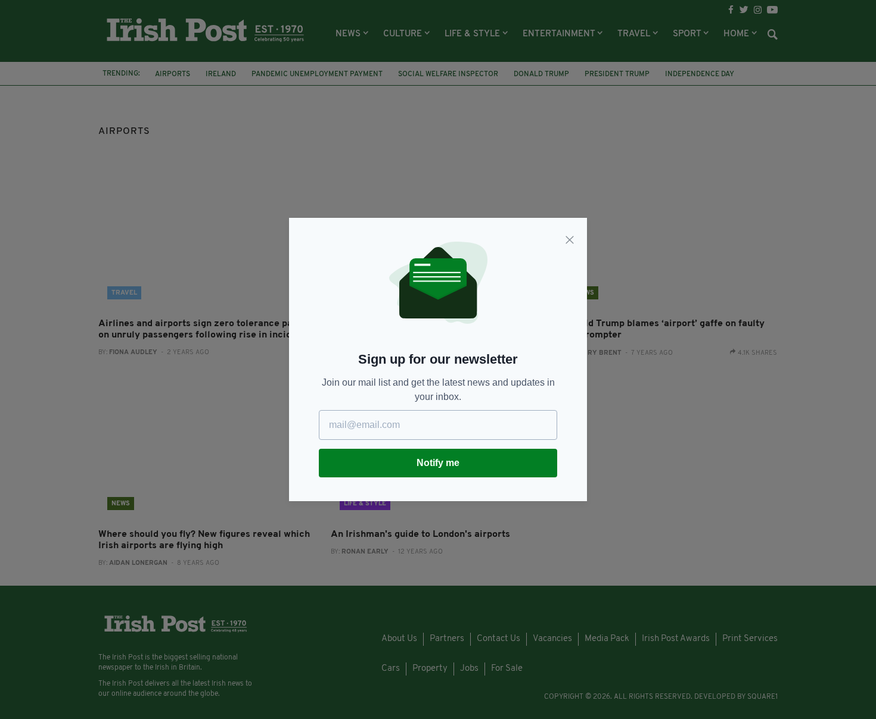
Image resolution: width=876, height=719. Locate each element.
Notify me (438, 463)
